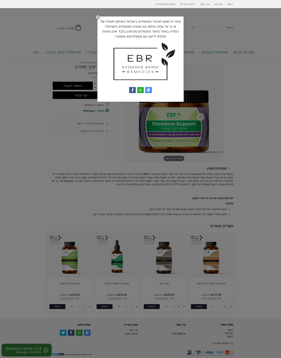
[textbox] (140, 29)
